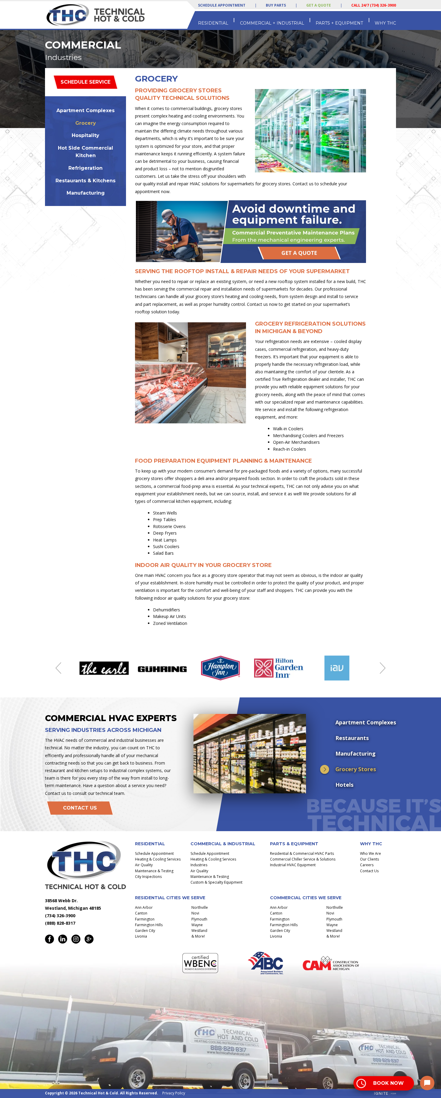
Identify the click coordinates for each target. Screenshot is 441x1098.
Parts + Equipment (339, 23)
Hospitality (85, 135)
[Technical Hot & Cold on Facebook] (49, 939)
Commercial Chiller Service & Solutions (302, 859)
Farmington (144, 919)
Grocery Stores (355, 769)
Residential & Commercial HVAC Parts (302, 853)
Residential (213, 23)
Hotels (344, 784)
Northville (199, 907)
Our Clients (369, 859)
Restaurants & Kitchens (86, 180)
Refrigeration (85, 168)
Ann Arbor (144, 907)
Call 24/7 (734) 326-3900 (373, 5)
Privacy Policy (173, 1093)
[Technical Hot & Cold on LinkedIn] (62, 939)
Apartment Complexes (85, 110)
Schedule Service (85, 82)
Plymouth (199, 919)
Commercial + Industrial (272, 23)
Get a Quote (318, 5)
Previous (58, 668)
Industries (198, 864)
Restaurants (352, 737)
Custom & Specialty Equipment (216, 882)
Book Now (388, 1083)
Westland (199, 930)
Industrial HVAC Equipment (293, 864)
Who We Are (370, 853)
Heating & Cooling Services (158, 859)
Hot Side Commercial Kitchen (85, 152)
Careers (367, 864)
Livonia (141, 936)
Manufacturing (86, 193)
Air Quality (144, 864)
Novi (195, 913)
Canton (141, 913)
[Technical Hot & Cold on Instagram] (75, 939)
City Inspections (148, 876)
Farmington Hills (149, 924)
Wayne (197, 924)
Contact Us (80, 808)
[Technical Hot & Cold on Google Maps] (89, 939)
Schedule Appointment (221, 5)
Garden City (145, 930)
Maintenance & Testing (154, 870)
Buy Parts (276, 5)
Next (383, 668)
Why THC (385, 23)
